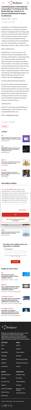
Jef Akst (16, 279)
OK (15, 214)
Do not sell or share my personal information (16, 220)
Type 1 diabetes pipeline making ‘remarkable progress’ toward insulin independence (10, 288)
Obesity (3, 160)
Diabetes (4, 284)
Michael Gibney (17, 291)
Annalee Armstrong (5, 235)
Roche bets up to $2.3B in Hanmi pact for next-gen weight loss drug (10, 162)
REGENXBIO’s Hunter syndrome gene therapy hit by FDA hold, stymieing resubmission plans (10, 149)
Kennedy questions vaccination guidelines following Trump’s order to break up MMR (10, 174)
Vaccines (4, 170)
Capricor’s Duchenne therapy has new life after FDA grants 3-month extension (11, 138)
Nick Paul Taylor (4, 224)
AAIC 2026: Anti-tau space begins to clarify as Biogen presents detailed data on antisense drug (10, 300)
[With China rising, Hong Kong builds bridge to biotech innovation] (26, 233)
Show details (22, 210)
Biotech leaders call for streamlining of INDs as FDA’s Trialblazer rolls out (9, 276)
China (2, 230)
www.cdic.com (18, 77)
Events (5, 126)
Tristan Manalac (4, 165)
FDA (2, 135)
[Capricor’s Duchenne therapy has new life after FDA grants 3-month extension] (26, 138)
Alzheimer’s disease (7, 296)
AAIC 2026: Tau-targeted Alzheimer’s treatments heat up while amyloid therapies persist (10, 312)
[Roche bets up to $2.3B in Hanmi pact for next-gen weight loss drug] (26, 163)
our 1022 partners (11, 189)
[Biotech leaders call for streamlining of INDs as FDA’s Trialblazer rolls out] (26, 274)
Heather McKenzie (5, 140)
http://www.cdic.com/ (12, 115)
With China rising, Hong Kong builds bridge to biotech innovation (10, 232)
